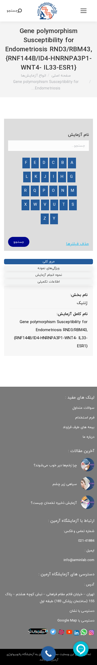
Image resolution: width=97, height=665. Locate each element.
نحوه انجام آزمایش (48, 275)
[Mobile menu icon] (83, 10)
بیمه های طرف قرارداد (78, 427)
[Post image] (87, 464)
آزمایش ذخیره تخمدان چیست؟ (54, 503)
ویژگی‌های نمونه (48, 268)
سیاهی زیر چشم (65, 484)
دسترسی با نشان (82, 611)
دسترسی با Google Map (75, 620)
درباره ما (88, 437)
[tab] (48, 261)
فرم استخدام (84, 417)
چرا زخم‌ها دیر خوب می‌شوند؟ (55, 465)
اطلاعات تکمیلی (48, 282)
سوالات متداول (83, 408)
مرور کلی (49, 261)
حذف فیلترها (77, 244)
